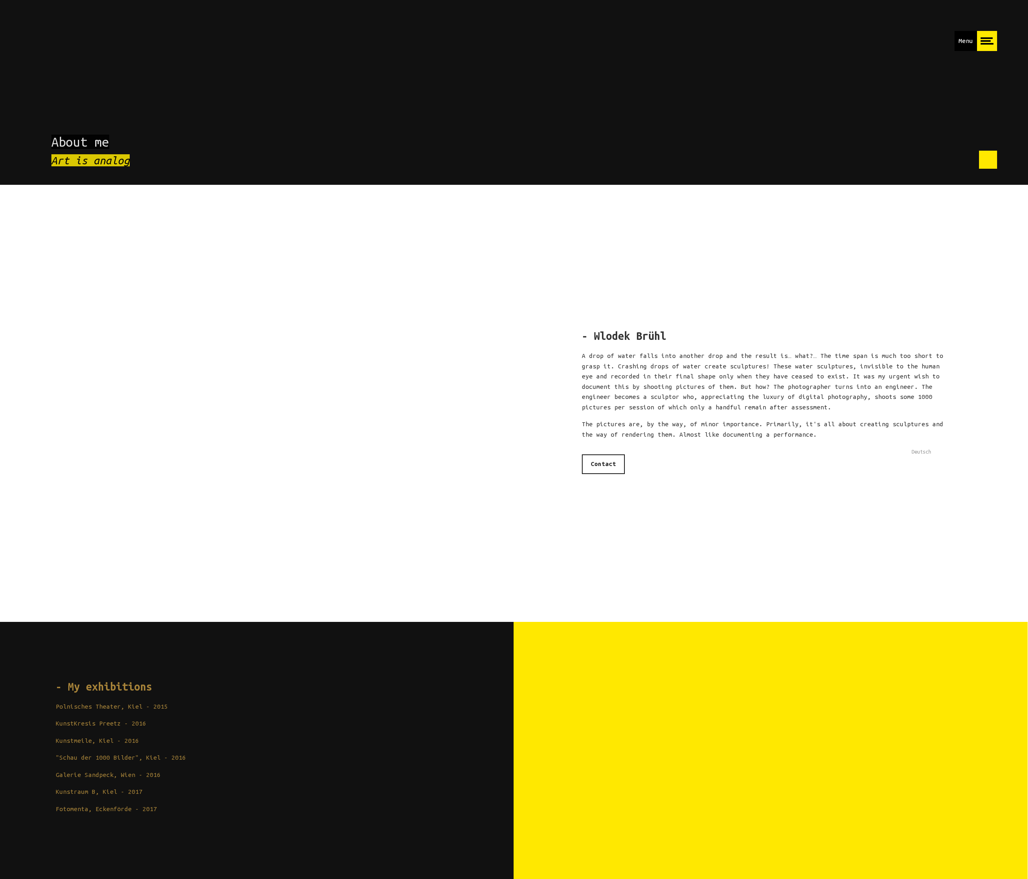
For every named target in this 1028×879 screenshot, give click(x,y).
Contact (603, 463)
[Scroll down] (988, 160)
